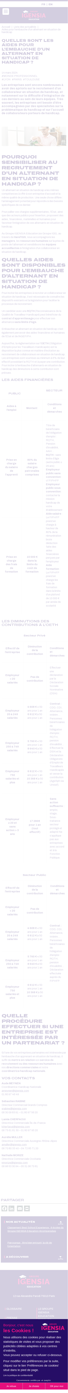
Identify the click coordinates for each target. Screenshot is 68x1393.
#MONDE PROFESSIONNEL (19, 76)
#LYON (6, 79)
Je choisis (34, 1386)
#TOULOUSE (31, 79)
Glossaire (14, 1308)
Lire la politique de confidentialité (18, 1375)
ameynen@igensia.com (15, 1090)
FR (43, 4)
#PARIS (17, 79)
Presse (11, 1317)
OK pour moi (56, 1386)
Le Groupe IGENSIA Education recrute (46, 1314)
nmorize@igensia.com (15, 1162)
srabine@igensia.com (14, 1108)
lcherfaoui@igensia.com (16, 1126)
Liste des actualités (25, 26)
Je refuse (11, 1386)
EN (51, 4)
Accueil (6, 26)
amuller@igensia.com (14, 1144)
